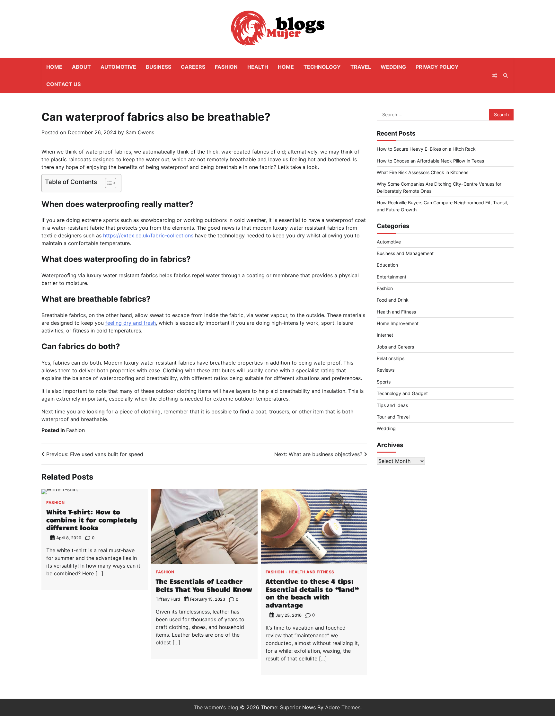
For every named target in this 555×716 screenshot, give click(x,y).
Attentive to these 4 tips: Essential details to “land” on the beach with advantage (312, 593)
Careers (193, 67)
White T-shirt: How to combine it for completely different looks (91, 520)
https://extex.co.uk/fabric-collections (148, 235)
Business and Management (405, 253)
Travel (360, 67)
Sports (384, 382)
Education (387, 265)
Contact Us (63, 84)
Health (257, 67)
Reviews (385, 370)
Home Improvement (397, 323)
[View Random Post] (494, 75)
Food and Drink (393, 300)
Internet (385, 335)
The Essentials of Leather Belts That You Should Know (204, 585)
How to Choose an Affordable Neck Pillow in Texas (430, 161)
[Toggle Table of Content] (107, 183)
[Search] (505, 75)
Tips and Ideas (392, 405)
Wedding (393, 67)
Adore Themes (342, 707)
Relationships (390, 358)
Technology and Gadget (402, 393)
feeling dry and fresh (130, 323)
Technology (322, 67)
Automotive (118, 67)
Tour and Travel (393, 417)
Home (54, 67)
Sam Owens (140, 132)
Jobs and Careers (395, 346)
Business (158, 67)
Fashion (226, 67)
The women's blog (216, 707)
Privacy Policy (437, 67)
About (81, 67)
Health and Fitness (311, 572)
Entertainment (391, 276)
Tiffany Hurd (168, 599)
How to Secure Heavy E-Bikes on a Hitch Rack (426, 149)
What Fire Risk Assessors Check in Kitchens (422, 172)
